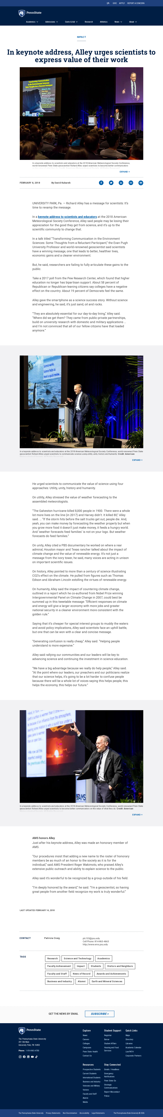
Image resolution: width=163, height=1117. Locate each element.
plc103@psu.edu (91, 938)
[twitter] (111, 183)
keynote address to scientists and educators (67, 217)
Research (52, 958)
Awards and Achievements (111, 973)
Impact (81, 37)
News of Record (82, 973)
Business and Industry (59, 981)
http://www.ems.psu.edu (95, 944)
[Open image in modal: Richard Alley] (81, 113)
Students (96, 966)
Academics (103, 958)
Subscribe (98, 1013)
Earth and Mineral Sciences (107, 981)
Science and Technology (77, 958)
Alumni (82, 981)
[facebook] (101, 183)
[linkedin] (121, 183)
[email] (131, 183)
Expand (124, 172)
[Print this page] (140, 183)
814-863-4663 (102, 941)
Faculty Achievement (59, 966)
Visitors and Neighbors (120, 966)
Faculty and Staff (57, 973)
